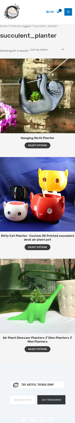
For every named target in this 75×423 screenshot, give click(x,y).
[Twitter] (33, 419)
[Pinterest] (51, 419)
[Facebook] (24, 419)
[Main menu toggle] (68, 12)
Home (3, 26)
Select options (37, 145)
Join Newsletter (51, 399)
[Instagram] (42, 419)
